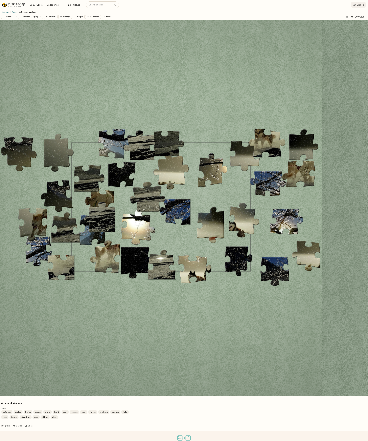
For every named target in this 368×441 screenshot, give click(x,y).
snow (47, 412)
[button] (54, 4)
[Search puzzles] (115, 5)
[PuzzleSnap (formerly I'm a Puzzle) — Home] (13, 5)
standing (25, 417)
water (18, 412)
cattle (74, 412)
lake (5, 417)
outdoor (7, 412)
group (38, 412)
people (115, 412)
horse (28, 412)
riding (93, 412)
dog (36, 417)
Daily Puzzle (36, 4)
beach (14, 417)
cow (84, 412)
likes (19, 425)
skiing (45, 417)
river (54, 417)
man (65, 412)
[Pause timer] (347, 17)
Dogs (14, 12)
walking (104, 412)
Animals (5, 12)
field (125, 412)
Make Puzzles (73, 4)
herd (56, 412)
